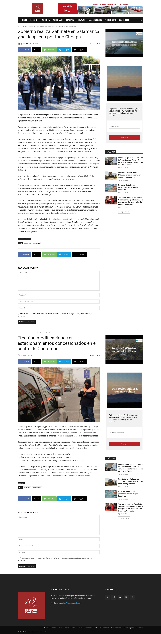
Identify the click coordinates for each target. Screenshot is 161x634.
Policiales (58, 20)
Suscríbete (124, 20)
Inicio (24, 20)
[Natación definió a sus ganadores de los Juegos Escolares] (111, 188)
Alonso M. (26, 44)
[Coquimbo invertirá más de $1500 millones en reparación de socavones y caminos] (111, 175)
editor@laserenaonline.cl (71, 603)
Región (33, 20)
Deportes (70, 20)
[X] (132, 597)
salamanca (36, 243)
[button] (140, 20)
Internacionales (64, 628)
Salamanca (27, 239)
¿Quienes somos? (116, 628)
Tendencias (110, 20)
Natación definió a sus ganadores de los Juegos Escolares (128, 187)
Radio (73, 628)
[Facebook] (107, 597)
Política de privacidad (102, 628)
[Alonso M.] (19, 44)
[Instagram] (113, 597)
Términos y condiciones (84, 628)
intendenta (27, 243)
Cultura (81, 20)
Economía (53, 628)
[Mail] (120, 597)
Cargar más (123, 212)
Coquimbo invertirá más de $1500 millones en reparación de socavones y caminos (130, 175)
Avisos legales (95, 20)
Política (46, 20)
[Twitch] (126, 597)
